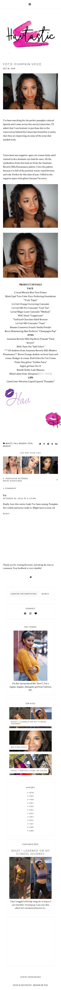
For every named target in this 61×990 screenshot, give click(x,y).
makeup (7, 446)
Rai (4, 495)
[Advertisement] (30, 941)
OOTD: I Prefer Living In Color (29, 770)
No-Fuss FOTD (19, 747)
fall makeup (20, 443)
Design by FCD (40, 985)
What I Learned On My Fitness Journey (28, 723)
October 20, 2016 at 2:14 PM (19, 498)
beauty (9, 443)
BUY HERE (45, 373)
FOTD (30, 443)
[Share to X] (40, 443)
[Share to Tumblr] (52, 443)
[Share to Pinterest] (48, 443)
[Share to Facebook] (44, 443)
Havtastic (26, 985)
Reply (6, 514)
